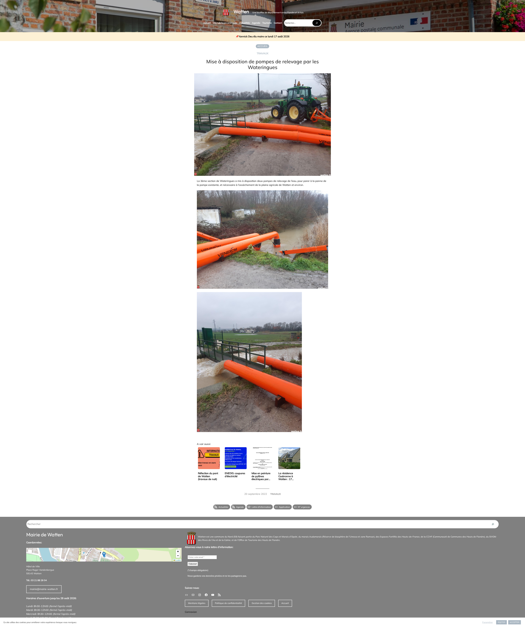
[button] (104, 554)
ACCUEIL (262, 46)
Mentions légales (196, 603)
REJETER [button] (501, 622)
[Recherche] (493, 524)
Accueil (285, 603)
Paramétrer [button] (487, 622)
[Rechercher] (316, 23)
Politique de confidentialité (228, 603)
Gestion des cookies (262, 603)
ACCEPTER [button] (514, 622)
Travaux (262, 53)
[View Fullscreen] (30, 551)
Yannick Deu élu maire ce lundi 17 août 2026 (264, 36)
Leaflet (178, 560)
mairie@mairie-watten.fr (44, 589)
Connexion (191, 611)
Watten (241, 11)
